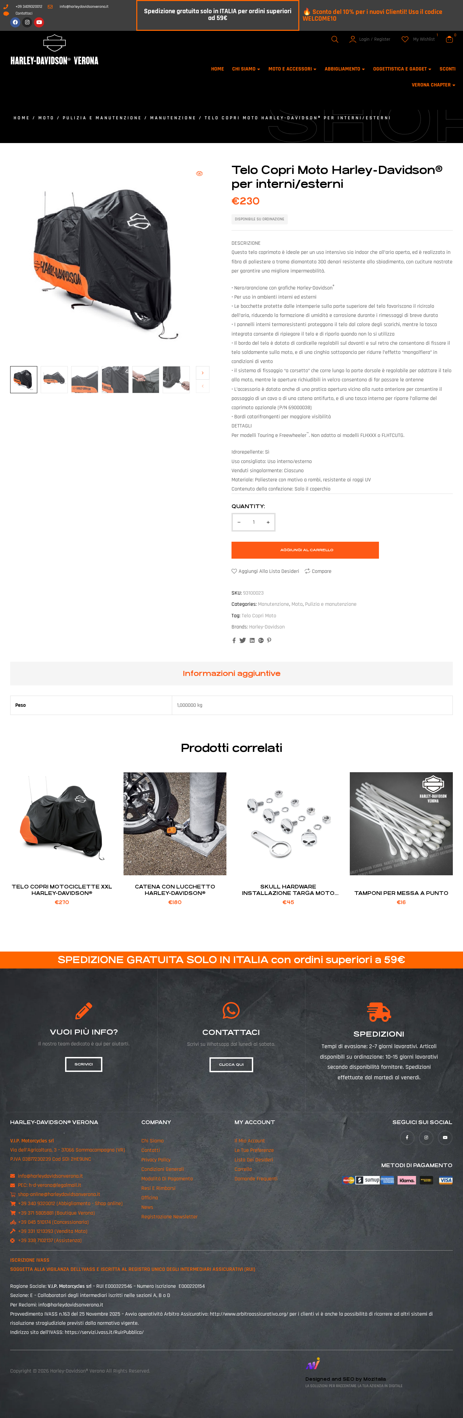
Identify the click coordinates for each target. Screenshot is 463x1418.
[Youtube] (39, 22)
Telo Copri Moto (259, 615)
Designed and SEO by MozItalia (345, 1379)
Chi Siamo (152, 1140)
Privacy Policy (155, 1159)
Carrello (243, 1169)
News (147, 1207)
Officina (149, 1197)
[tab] (231, 673)
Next (202, 373)
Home (22, 118)
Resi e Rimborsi (158, 1188)
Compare (321, 571)
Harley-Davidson (267, 627)
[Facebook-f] (407, 1138)
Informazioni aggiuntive (232, 673)
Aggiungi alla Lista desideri (269, 571)
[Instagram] (27, 22)
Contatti (150, 1150)
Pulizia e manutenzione (102, 118)
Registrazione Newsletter (169, 1216)
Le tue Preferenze (254, 1150)
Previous (202, 386)
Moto (46, 118)
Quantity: (248, 506)
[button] (199, 173)
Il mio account (250, 1140)
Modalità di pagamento (167, 1178)
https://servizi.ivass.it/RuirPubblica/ (104, 1332)
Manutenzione (173, 118)
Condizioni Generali (162, 1169)
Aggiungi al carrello (307, 550)
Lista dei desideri (254, 1159)
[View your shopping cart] (449, 39)
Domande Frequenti (256, 1178)
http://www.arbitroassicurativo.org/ (249, 1314)
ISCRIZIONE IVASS (29, 1260)
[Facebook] (15, 22)
